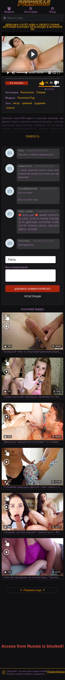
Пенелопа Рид (25, 97)
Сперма (40, 92)
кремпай (27, 103)
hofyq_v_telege (25, 211)
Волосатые (27, 92)
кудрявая (39, 103)
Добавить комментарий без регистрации (33, 290)
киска (16, 103)
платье (10, 107)
